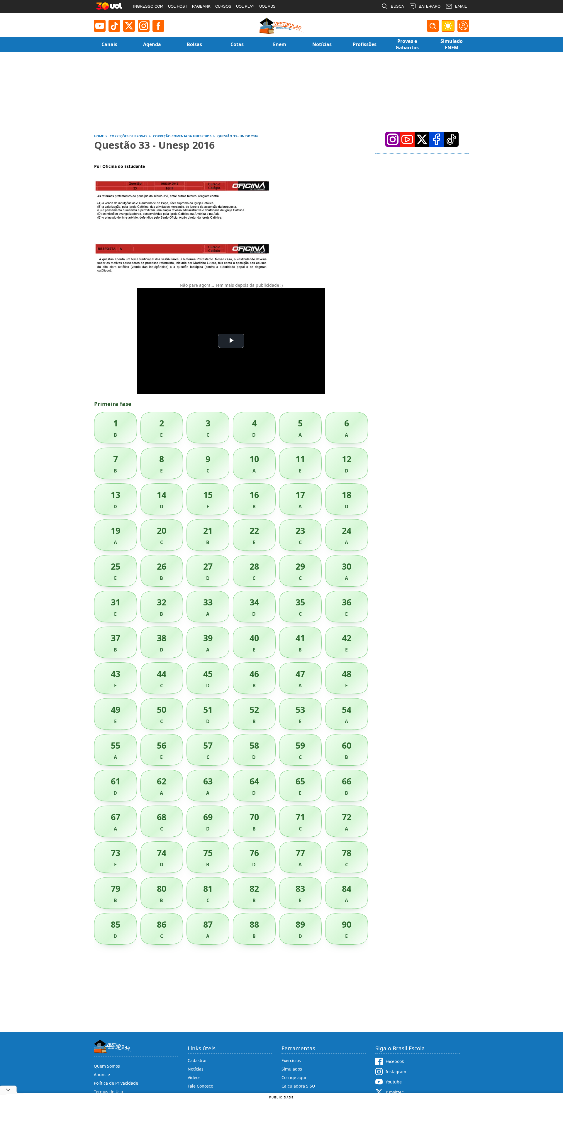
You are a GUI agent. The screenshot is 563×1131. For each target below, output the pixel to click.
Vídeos (194, 1077)
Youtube (394, 1082)
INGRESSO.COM (148, 6)
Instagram (396, 1071)
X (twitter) (395, 1092)
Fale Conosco (200, 1086)
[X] (129, 26)
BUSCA (397, 6)
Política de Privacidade (116, 1083)
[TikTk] (451, 139)
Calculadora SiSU (298, 1086)
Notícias (196, 1069)
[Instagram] (144, 26)
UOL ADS (267, 6)
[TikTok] (114, 26)
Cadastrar (197, 1060)
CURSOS (223, 6)
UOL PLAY (245, 6)
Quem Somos (107, 1066)
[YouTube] (407, 139)
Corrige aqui (294, 1077)
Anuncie (102, 1074)
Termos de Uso (108, 1091)
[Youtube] (100, 26)
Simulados (292, 1069)
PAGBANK (201, 6)
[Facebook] (436, 139)
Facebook (395, 1061)
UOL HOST (177, 6)
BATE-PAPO (429, 6)
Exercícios (291, 1060)
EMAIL (461, 6)
